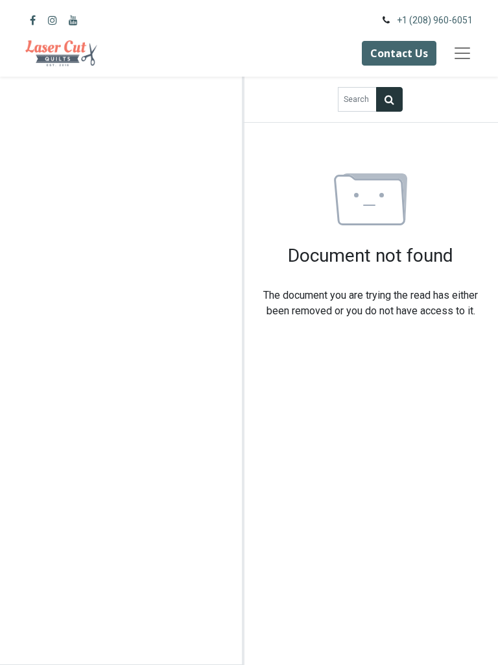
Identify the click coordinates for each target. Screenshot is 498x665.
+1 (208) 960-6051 (435, 20)
